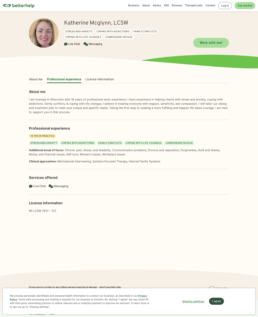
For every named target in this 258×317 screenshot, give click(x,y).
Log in (225, 6)
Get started (245, 6)
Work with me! (211, 43)
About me (36, 79)
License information (99, 79)
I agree (216, 301)
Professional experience (64, 79)
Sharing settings (193, 301)
